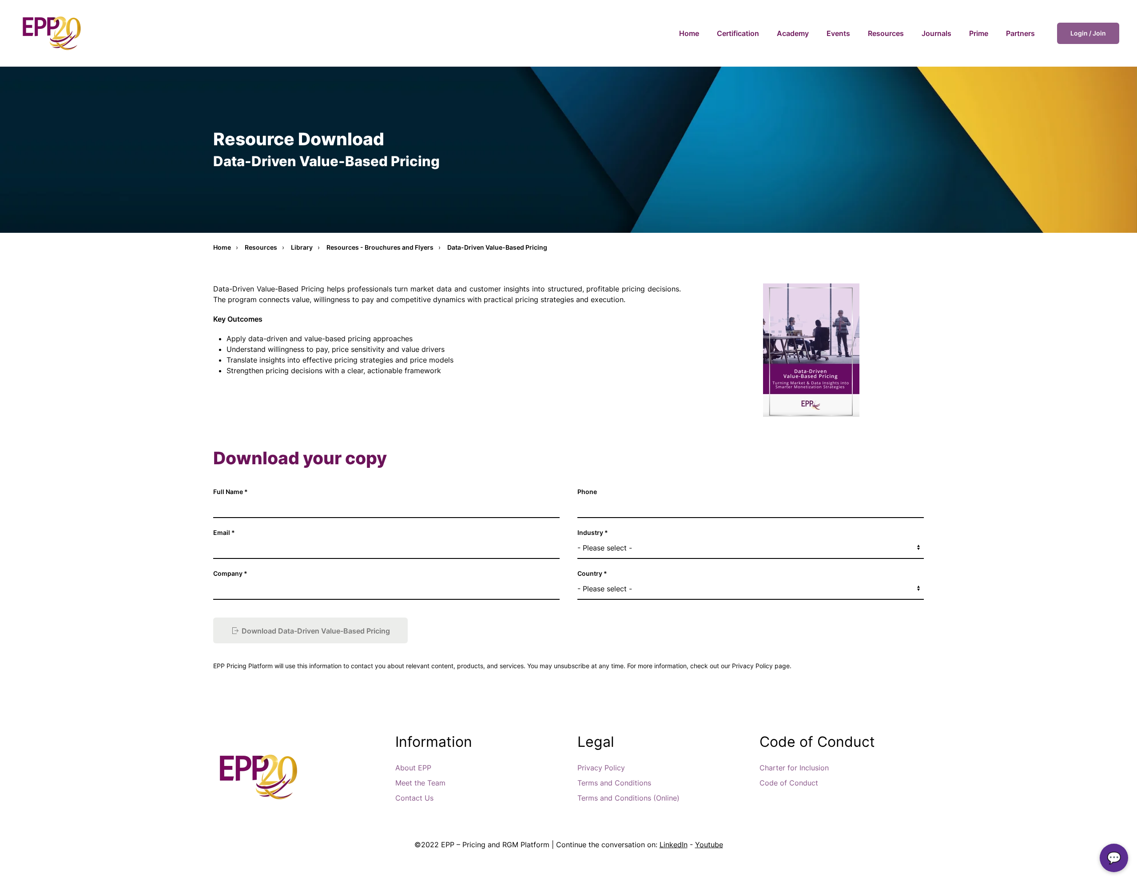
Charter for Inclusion (794, 767)
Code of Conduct (788, 782)
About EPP (413, 767)
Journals (936, 33)
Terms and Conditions (614, 782)
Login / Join (1088, 33)
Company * (230, 573)
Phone (587, 491)
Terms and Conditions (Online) (628, 797)
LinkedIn (674, 844)
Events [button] (838, 33)
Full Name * (230, 491)
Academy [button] (793, 33)
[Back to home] (51, 33)
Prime (978, 33)
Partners (1020, 33)
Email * (224, 532)
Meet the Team (420, 782)
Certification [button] (738, 33)
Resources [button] (886, 33)
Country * (592, 573)
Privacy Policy (601, 767)
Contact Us (414, 797)
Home (689, 33)
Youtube (709, 844)
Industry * (592, 532)
